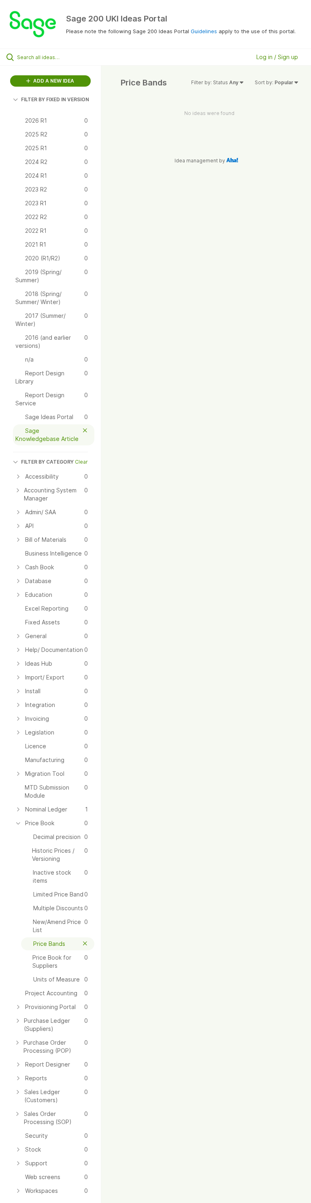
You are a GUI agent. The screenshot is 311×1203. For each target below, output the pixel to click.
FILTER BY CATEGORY (47, 462)
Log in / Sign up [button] (277, 56)
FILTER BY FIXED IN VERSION (55, 99)
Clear (81, 462)
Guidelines (204, 31)
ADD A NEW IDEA (53, 81)
